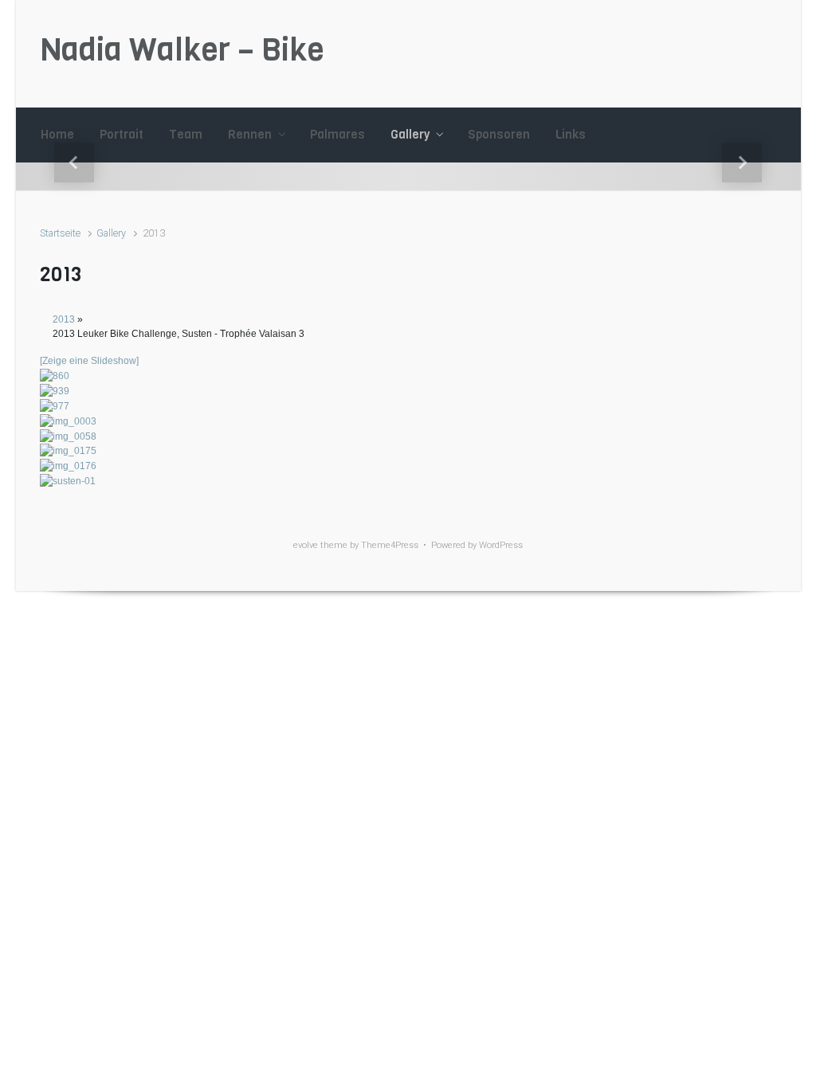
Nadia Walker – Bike (182, 50)
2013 (64, 319)
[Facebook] (764, 53)
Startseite (60, 233)
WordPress (501, 545)
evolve (305, 545)
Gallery (111, 233)
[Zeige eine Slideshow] (89, 360)
